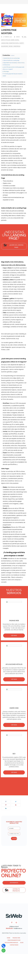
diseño (13, 40)
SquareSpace (4, 46)
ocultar (12, 55)
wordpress (17, 46)
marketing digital (14, 43)
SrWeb (18, 36)
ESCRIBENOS (14, 882)
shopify (22, 43)
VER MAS (14, 635)
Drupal (17, 40)
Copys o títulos (5, 40)
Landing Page (4, 43)
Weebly (11, 46)
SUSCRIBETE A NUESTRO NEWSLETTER (14, 822)
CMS (25, 36)
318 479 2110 (9, 928)
